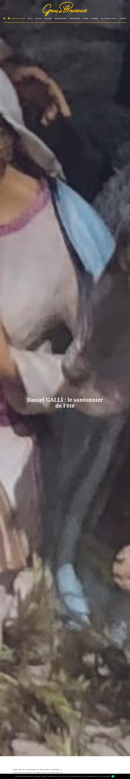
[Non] (128, 776)
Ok (113, 776)
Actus (30, 18)
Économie (48, 18)
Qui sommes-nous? (109, 18)
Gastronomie (75, 18)
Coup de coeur (18, 18)
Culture (38, 18)
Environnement (61, 18)
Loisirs (85, 18)
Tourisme (94, 18)
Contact (122, 18)
